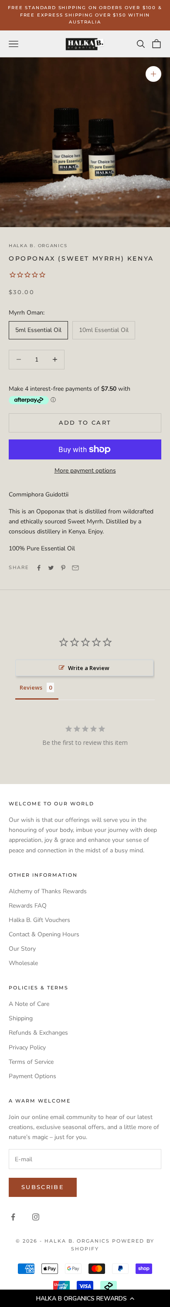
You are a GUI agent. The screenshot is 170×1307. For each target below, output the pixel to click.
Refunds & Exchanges (38, 1033)
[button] (85, 1298)
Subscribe (42, 1186)
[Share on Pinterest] (63, 567)
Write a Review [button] (88, 668)
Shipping (21, 1018)
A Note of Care (29, 1004)
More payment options (85, 470)
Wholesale (23, 963)
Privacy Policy (27, 1047)
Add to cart (85, 422)
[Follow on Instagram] (35, 1217)
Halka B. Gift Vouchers (39, 920)
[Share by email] (75, 567)
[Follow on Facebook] (13, 1217)
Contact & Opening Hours (44, 934)
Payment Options (32, 1076)
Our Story (22, 949)
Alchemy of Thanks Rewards (48, 891)
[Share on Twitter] (51, 567)
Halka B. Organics (38, 245)
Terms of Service (31, 1062)
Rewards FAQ (28, 905)
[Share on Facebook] (38, 567)
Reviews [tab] (31, 687)
